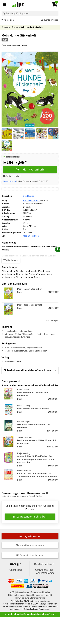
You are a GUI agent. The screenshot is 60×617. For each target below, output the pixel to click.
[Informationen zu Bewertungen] (47, 493)
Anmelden (8, 20)
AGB (12, 592)
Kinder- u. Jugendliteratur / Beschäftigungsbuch (26, 351)
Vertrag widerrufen (30, 536)
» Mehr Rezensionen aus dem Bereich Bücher (22, 496)
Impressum (38, 595)
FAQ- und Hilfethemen (30, 555)
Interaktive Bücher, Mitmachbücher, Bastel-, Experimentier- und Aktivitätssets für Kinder (31, 335)
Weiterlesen (10, 260)
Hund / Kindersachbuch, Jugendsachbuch (23, 348)
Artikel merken (13, 176)
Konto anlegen (51, 20)
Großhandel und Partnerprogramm (44, 571)
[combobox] (30, 13)
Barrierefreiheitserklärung (20, 595)
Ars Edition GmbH (31, 200)
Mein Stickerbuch (31, 236)
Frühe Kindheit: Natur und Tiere (18, 331)
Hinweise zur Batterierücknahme (30, 598)
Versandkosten (9, 181)
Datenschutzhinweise (40, 592)
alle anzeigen (52, 320)
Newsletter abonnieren (30, 545)
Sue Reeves (28, 196)
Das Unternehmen (44, 564)
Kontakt (48, 595)
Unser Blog (15, 570)
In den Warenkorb (31, 169)
